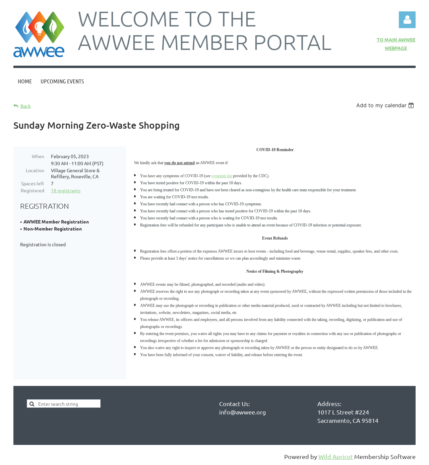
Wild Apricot (335, 456)
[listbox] (386, 105)
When (38, 156)
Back (25, 106)
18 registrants (65, 190)
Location (35, 170)
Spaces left (32, 183)
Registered (32, 190)
